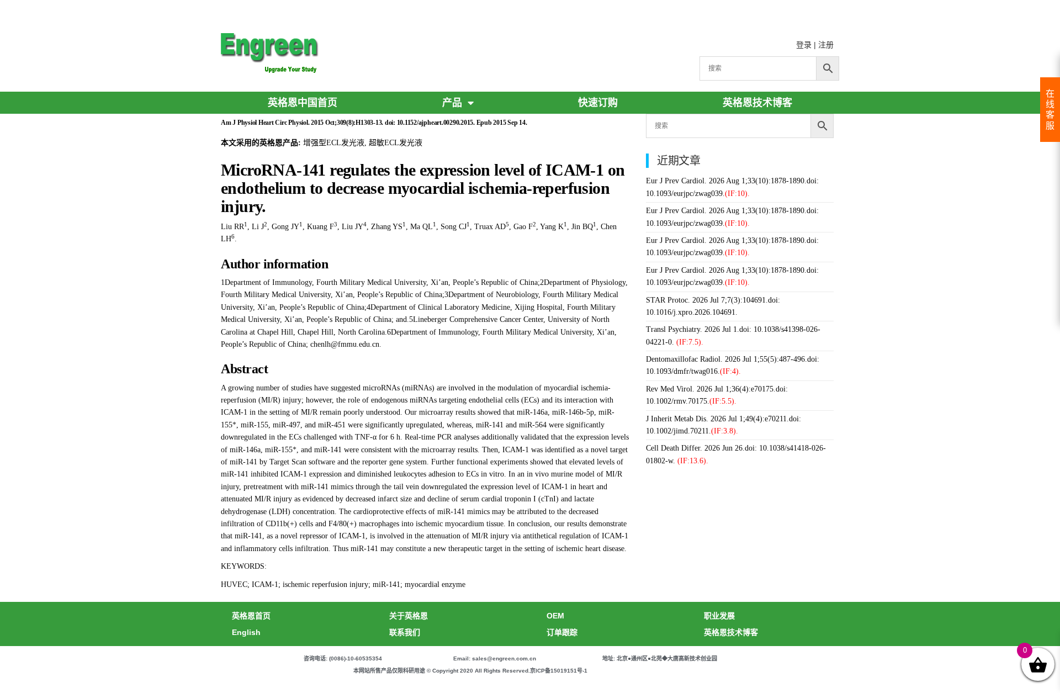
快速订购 (598, 102)
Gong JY (285, 227)
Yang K (552, 227)
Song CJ (454, 227)
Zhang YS (386, 227)
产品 (452, 102)
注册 (826, 44)
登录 (804, 44)
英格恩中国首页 (302, 102)
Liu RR (232, 227)
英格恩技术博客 (757, 102)
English (246, 632)
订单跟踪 (562, 632)
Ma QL (421, 227)
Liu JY (352, 227)
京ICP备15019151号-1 (558, 671)
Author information (274, 264)
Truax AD (490, 227)
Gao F (523, 227)
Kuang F (320, 227)
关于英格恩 (408, 615)
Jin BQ (582, 227)
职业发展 (719, 615)
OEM (555, 615)
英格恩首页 (251, 615)
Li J (258, 227)
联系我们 (404, 632)
